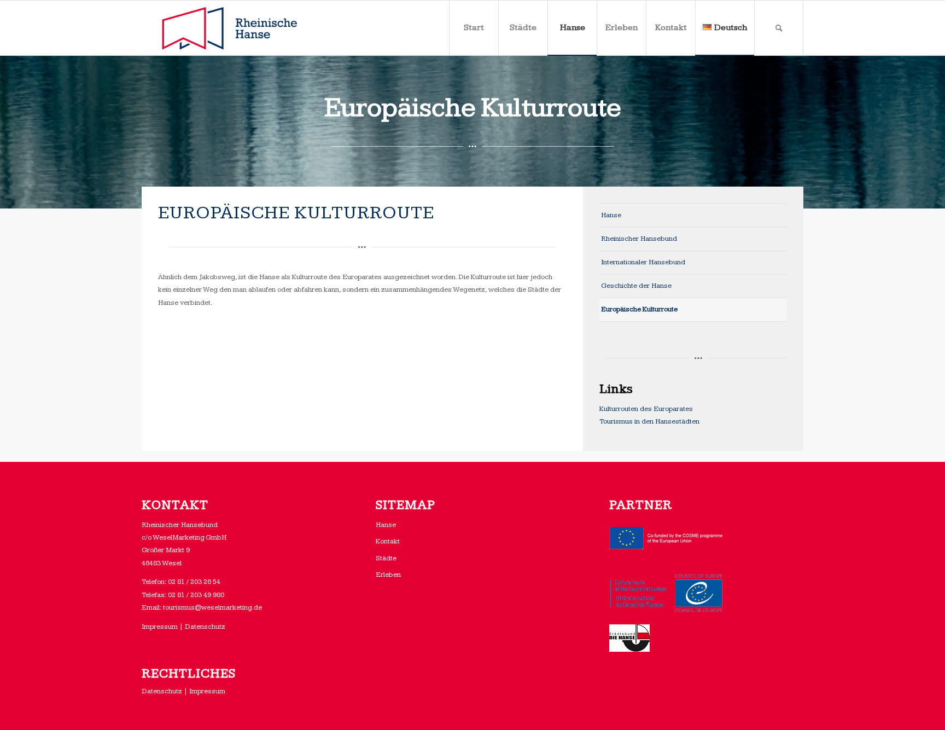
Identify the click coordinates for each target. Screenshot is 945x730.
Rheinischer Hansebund (639, 238)
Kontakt (388, 541)
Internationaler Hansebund (643, 262)
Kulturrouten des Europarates (646, 408)
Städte (386, 558)
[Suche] (778, 28)
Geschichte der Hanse (636, 285)
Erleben (388, 574)
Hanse (611, 215)
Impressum (160, 626)
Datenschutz (205, 626)
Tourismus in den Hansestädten (649, 421)
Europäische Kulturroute (639, 309)
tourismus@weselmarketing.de (212, 607)
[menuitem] (473, 28)
